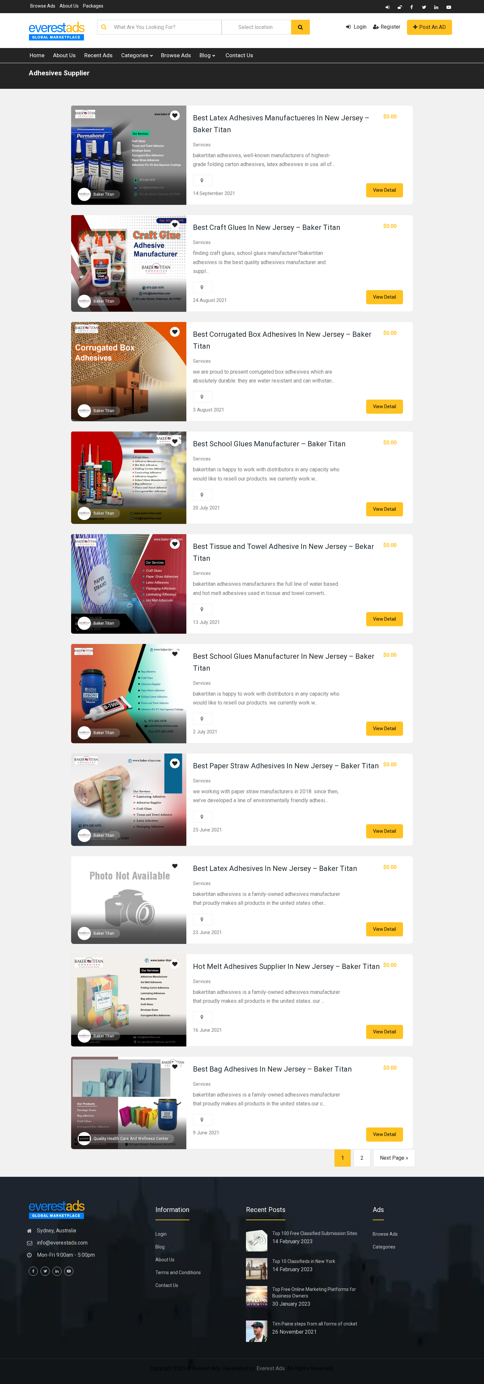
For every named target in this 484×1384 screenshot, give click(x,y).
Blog (206, 55)
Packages (93, 6)
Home (37, 55)
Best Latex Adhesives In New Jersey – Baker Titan (275, 868)
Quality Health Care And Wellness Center (131, 1138)
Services (202, 144)
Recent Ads (98, 55)
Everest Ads (270, 1368)
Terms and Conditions (178, 1272)
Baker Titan (104, 194)
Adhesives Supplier (59, 73)
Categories (135, 55)
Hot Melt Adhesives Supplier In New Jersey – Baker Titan (286, 966)
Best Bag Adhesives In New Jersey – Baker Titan (272, 1069)
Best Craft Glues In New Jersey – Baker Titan (266, 227)
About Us (69, 6)
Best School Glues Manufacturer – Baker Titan (269, 444)
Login (359, 27)
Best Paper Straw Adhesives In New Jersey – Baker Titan (286, 766)
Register (390, 27)
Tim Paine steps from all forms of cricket (314, 1323)
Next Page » (394, 1158)
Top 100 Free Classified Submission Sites (314, 1233)
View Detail (384, 190)
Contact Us (239, 55)
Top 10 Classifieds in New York (303, 1261)
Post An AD (432, 27)
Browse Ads (42, 6)
